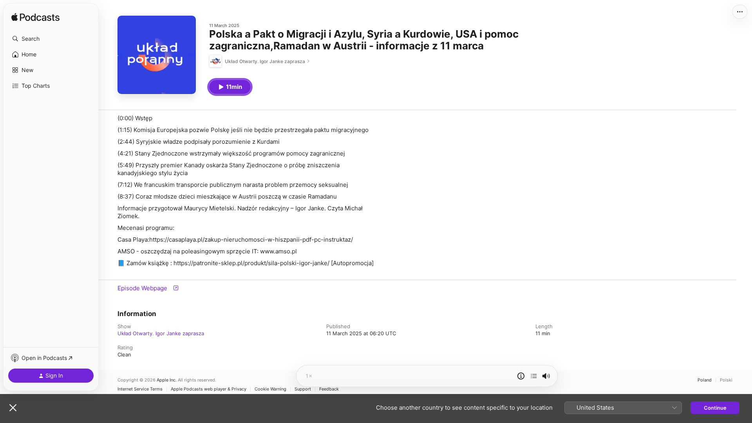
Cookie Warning (270, 389)
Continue (715, 408)
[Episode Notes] (521, 376)
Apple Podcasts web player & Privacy (208, 389)
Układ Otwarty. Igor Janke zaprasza (161, 333)
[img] (35, 18)
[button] (51, 38)
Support (303, 389)
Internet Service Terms (140, 389)
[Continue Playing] (534, 376)
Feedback (329, 389)
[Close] (12, 407)
